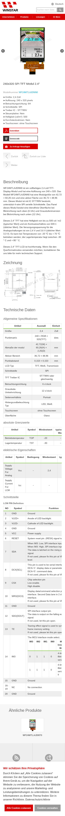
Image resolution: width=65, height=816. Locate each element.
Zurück (14, 156)
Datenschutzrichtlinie (37, 799)
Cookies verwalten (47, 808)
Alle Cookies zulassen (19, 808)
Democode (15, 139)
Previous (3, 51)
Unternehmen (8, 17)
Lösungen (40, 17)
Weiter (14, 165)
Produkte (24, 17)
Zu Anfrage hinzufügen (20, 147)
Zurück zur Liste (38, 156)
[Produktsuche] (48, 760)
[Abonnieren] (16, 760)
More (58, 17)
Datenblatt (14, 131)
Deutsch (59, 4)
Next (62, 51)
